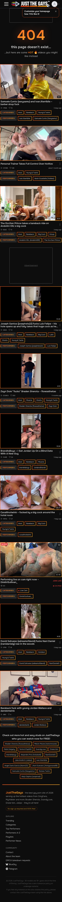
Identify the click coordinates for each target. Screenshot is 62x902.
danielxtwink (24, 725)
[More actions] (60, 103)
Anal (20, 112)
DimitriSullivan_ (25, 596)
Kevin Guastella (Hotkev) (44, 178)
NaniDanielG (54, 663)
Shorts (4, 340)
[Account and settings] (56, 4)
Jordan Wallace (40, 725)
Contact (9, 852)
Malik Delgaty (9, 749)
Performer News (13, 840)
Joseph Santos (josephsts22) (31, 346)
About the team (13, 856)
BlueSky (12, 864)
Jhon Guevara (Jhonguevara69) (45, 765)
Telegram (13, 869)
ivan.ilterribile (24, 118)
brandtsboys (24, 467)
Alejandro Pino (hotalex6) (31, 755)
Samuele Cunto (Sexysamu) (45, 118)
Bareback (30, 112)
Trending (10, 820)
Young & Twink (44, 112)
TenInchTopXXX (25, 749)
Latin (51, 335)
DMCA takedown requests (18, 860)
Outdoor (41, 652)
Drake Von (54, 749)
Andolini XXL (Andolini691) (29, 240)
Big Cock (41, 234)
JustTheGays (14, 792)
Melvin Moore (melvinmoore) (45, 744)
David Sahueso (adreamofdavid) (32, 663)
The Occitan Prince (52, 240)
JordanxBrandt (40, 467)
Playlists (9, 836)
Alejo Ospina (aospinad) (31, 776)
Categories (11, 824)
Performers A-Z (13, 832)
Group (51, 234)
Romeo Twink (44, 771)
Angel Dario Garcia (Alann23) (16, 765)
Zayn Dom (53, 406)
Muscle (29, 400)
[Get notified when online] (59, 545)
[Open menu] (6, 4)
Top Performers (13, 828)
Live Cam (23, 590)
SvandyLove (41, 749)
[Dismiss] (56, 11)
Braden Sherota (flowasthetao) (31, 406)
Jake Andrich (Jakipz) (23, 760)
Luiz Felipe (51, 346)
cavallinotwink (25, 535)
